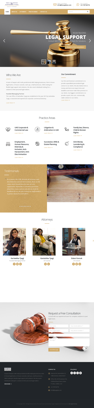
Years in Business (14, 288)
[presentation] (93, 240)
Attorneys (23, 12)
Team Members (80, 288)
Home (7, 12)
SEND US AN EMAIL (62, 3)
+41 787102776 (55, 387)
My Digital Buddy (73, 403)
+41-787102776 (85, 5)
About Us (14, 12)
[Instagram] (77, 373)
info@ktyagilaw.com (64, 5)
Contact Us (43, 12)
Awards (58, 288)
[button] (18, 206)
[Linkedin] (71, 373)
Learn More (9, 103)
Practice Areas (33, 12)
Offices (36, 288)
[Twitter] (80, 373)
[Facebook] (74, 373)
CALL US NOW (83, 3)
